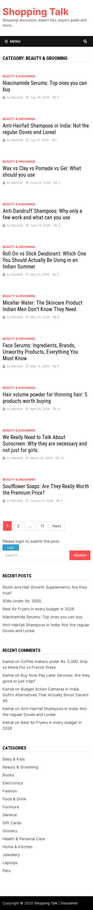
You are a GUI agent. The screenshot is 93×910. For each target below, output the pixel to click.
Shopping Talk (36, 11)
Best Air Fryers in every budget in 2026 (38, 609)
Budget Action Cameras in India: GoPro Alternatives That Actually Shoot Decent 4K (46, 695)
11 (42, 526)
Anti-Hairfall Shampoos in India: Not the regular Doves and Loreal (46, 129)
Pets (7, 870)
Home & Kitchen (17, 847)
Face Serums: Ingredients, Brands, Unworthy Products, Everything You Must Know (40, 352)
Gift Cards (12, 823)
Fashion (10, 791)
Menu (15, 41)
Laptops (10, 862)
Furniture (11, 807)
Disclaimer (69, 903)
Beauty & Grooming (19, 76)
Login (10, 547)
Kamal (8, 661)
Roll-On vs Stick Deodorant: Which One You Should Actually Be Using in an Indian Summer (44, 260)
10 (62, 458)
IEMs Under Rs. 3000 (22, 601)
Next (56, 526)
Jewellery (11, 854)
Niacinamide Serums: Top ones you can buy (42, 617)
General (10, 815)
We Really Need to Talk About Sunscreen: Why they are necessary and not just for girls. (45, 443)
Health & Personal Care (24, 839)
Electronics (13, 783)
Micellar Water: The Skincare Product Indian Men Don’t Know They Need (42, 306)
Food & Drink (14, 799)
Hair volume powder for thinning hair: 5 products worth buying (45, 397)
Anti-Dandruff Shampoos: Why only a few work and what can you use (42, 214)
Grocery (10, 831)
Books (8, 775)
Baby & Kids (14, 759)
